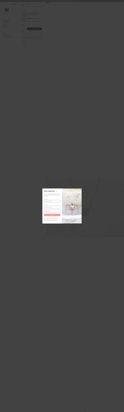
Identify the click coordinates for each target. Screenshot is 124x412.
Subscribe (52, 214)
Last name (45, 204)
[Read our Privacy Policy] (59, 220)
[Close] (80, 189)
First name (46, 198)
